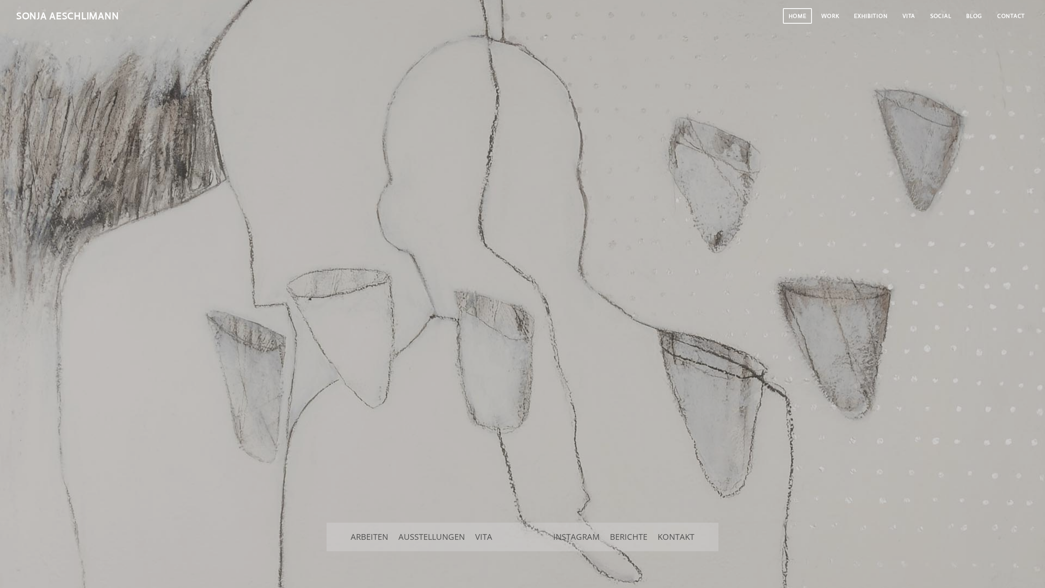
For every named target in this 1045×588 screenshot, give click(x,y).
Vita (909, 16)
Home (798, 16)
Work (830, 16)
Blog (974, 16)
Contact (1011, 16)
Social (940, 16)
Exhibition (870, 16)
